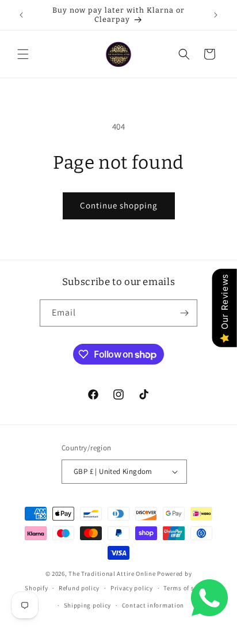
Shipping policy (88, 605)
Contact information (153, 605)
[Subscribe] (184, 313)
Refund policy (79, 588)
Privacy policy (131, 588)
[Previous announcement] (21, 15)
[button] (23, 54)
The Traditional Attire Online (112, 574)
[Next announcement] (215, 15)
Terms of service (187, 588)
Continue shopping (119, 205)
